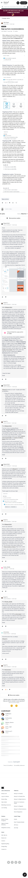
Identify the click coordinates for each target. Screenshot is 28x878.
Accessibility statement (19, 765)
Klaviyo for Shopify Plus (19, 796)
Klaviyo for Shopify (18, 793)
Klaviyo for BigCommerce (20, 799)
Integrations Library (5, 827)
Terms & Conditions (8, 765)
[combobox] (14, 6)
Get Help (16, 827)
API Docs (16, 824)
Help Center (4, 802)
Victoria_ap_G (8, 731)
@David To (4, 389)
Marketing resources (6, 804)
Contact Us (3, 849)
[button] (2, 3)
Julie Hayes (6, 22)
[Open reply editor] (14, 209)
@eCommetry (7, 669)
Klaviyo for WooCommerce (20, 809)
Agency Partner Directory (4, 824)
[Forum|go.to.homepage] (6, 3)
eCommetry (6, 632)
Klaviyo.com (4, 793)
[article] (14, 260)
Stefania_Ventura (9, 722)
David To (5, 302)
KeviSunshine (8, 718)
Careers (3, 840)
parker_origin (8, 726)
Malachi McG (6, 223)
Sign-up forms (5, 199)
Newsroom (3, 838)
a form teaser (18, 614)
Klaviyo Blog (4, 799)
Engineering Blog (5, 843)
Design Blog (4, 846)
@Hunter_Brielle (8, 601)
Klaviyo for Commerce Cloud (19, 802)
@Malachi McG (8, 307)
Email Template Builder (19, 822)
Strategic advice (6, 18)
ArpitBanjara (8, 713)
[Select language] (18, 2)
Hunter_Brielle (6, 567)
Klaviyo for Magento (18, 806)
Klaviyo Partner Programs (4, 820)
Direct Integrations (18, 811)
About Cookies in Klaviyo (10, 546)
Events (15, 819)
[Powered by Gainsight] (14, 762)
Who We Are (4, 835)
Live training (4, 807)
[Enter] (2, 6)
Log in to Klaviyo (5, 796)
